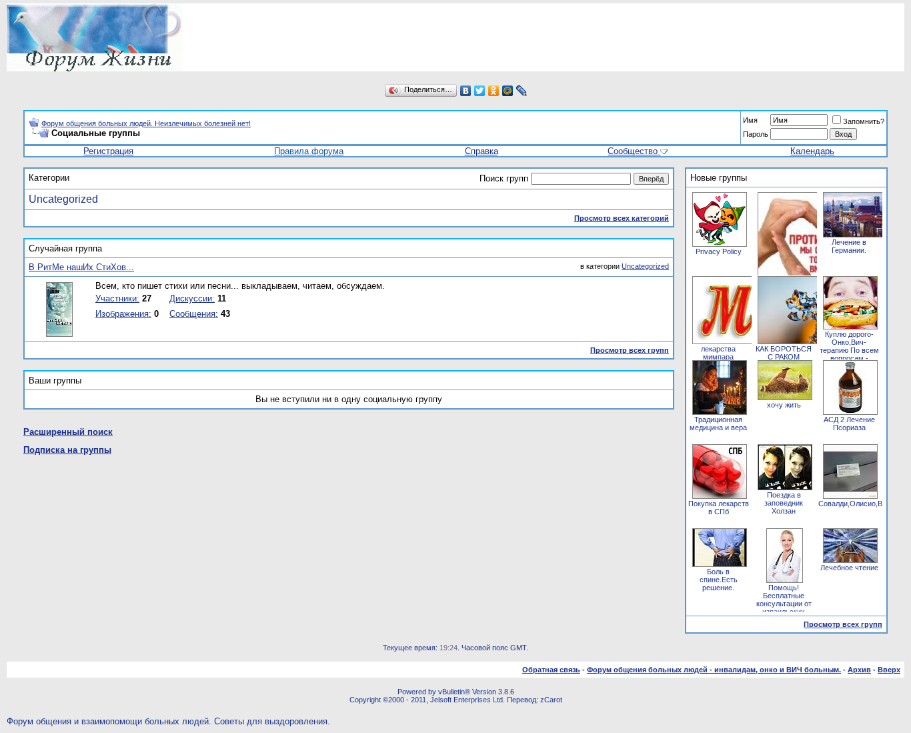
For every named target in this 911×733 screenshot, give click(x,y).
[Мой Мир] (508, 90)
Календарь (812, 151)
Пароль (755, 134)
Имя (750, 120)
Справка (481, 151)
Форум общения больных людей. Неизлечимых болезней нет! (146, 123)
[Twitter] (480, 90)
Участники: (117, 298)
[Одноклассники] (494, 90)
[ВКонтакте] (466, 90)
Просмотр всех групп (629, 350)
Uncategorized (63, 199)
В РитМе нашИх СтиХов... (81, 267)
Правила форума (308, 151)
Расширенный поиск (68, 432)
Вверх (889, 670)
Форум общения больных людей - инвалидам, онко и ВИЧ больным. (714, 670)
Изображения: (123, 314)
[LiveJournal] (522, 90)
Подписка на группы (67, 450)
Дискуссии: (192, 298)
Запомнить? (863, 121)
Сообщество (633, 151)
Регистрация (108, 151)
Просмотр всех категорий (621, 218)
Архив (859, 670)
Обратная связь (551, 670)
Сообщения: (193, 314)
